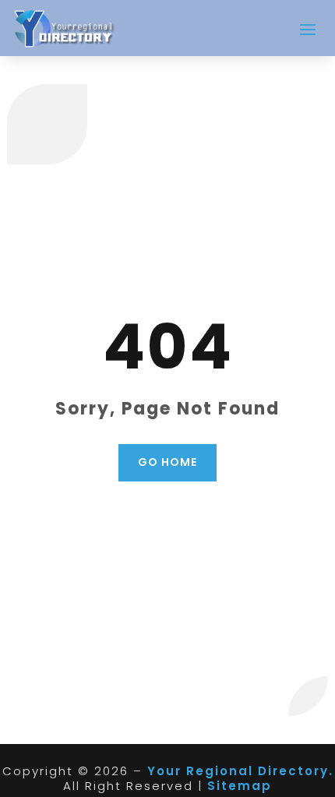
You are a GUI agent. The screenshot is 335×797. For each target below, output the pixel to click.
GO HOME (167, 462)
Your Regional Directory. (240, 771)
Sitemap (239, 786)
